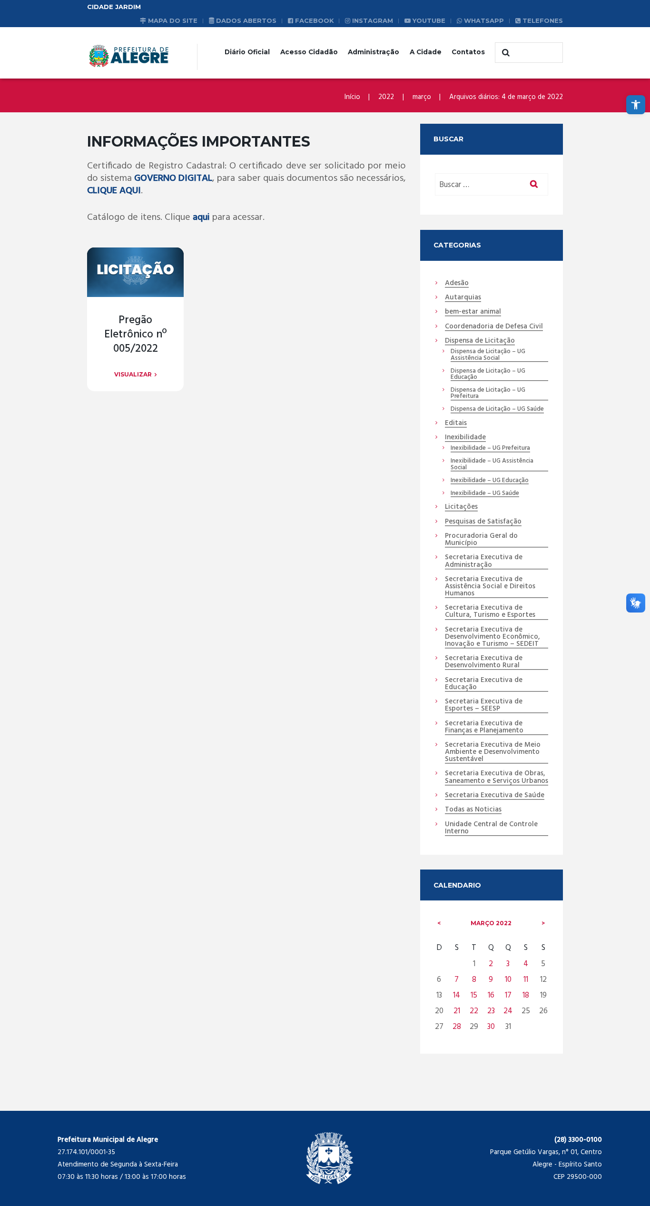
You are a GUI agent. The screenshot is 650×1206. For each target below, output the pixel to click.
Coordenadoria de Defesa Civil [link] (494, 327)
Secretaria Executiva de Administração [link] (483, 561)
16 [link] (491, 995)
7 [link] (456, 979)
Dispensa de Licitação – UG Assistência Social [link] (488, 355)
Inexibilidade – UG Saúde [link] (485, 493)
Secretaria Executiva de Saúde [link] (494, 796)
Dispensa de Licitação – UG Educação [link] (488, 374)
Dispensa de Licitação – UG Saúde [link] (497, 409)
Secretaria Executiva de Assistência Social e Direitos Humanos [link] (490, 587)
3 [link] (508, 964)
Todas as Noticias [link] (473, 810)
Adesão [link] (457, 283)
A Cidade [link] (426, 52)
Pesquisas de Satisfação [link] (483, 522)
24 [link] (507, 1011)
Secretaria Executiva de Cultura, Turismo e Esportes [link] (490, 611)
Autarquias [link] (463, 298)
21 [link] (456, 1011)
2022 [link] (386, 97)
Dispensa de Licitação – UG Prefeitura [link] (488, 393)
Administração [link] (373, 52)
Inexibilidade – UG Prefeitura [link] (490, 448)
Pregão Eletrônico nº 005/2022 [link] (135, 335)
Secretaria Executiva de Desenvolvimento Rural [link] (483, 662)
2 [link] (491, 964)
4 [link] (525, 964)
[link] (635, 104)
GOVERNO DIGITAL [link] (173, 178)
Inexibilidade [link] (465, 438)
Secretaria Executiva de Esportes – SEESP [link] (483, 705)
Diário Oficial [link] (247, 52)
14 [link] (456, 995)
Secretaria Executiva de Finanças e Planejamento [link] (484, 727)
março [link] (422, 97)
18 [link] (525, 995)
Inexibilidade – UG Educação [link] (490, 480)
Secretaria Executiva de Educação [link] (483, 684)
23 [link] (491, 1011)
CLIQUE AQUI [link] (114, 190)
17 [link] (508, 995)
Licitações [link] (461, 507)
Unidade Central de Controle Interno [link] (491, 828)
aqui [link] (201, 217)
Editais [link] (456, 423)
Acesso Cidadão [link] (309, 52)
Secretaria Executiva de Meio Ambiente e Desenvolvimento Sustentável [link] (493, 752)
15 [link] (474, 995)
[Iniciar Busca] (504, 53)
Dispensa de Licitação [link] (480, 341)
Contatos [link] (468, 52)
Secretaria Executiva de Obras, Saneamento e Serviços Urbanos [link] (496, 777)
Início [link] (352, 97)
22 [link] (474, 1011)
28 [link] (457, 1026)
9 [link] (491, 979)
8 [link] (474, 979)
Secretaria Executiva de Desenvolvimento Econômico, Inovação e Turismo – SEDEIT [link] (492, 637)
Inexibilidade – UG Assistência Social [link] (492, 464)
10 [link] (508, 979)
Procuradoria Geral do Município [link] (481, 540)
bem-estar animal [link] (473, 312)
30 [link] (491, 1026)
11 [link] (525, 979)
